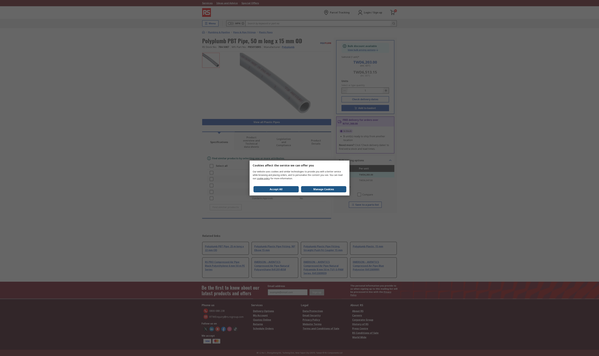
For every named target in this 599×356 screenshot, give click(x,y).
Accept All (276, 189)
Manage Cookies (323, 189)
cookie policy (263, 178)
